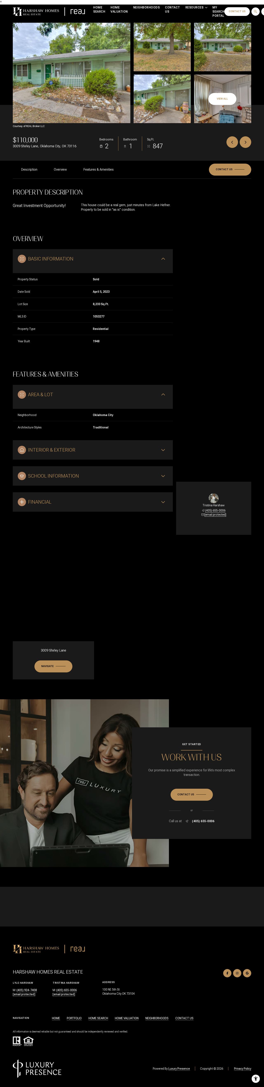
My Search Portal (218, 11)
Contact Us (172, 9)
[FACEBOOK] (227, 973)
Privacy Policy (242, 1068)
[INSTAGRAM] (237, 973)
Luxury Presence (179, 1068)
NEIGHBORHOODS (157, 1018)
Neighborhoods (146, 7)
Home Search (99, 9)
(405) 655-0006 (215, 510)
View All (222, 98)
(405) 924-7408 (26, 990)
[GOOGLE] (247, 973)
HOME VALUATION (127, 1018)
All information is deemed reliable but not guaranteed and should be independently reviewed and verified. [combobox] (70, 1031)
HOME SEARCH (98, 1018)
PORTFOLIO (74, 1018)
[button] (230, 170)
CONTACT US (184, 1018)
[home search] (255, 11)
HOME (56, 1018)
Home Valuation (119, 9)
